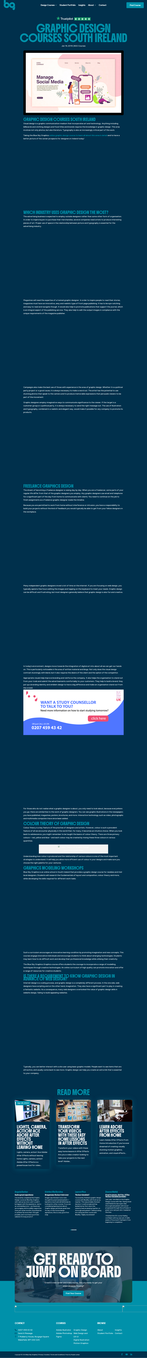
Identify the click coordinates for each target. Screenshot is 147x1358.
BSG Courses (79, 46)
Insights (81, 5)
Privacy (41, 1354)
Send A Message (25, 1333)
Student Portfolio (68, 5)
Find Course (135, 5)
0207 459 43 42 (25, 1330)
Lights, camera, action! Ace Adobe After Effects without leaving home (32, 1137)
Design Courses (48, 5)
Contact (102, 5)
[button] (70, 1229)
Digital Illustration (81, 1340)
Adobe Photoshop (64, 1333)
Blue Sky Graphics (32, 1354)
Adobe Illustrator (63, 1330)
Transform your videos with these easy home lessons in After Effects (72, 1135)
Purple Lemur (75, 1354)
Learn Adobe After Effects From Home (111, 1131)
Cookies (47, 1354)
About (91, 5)
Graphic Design (80, 1330)
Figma (59, 1336)
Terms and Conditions (57, 1354)
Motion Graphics (81, 1343)
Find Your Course (73, 1293)
